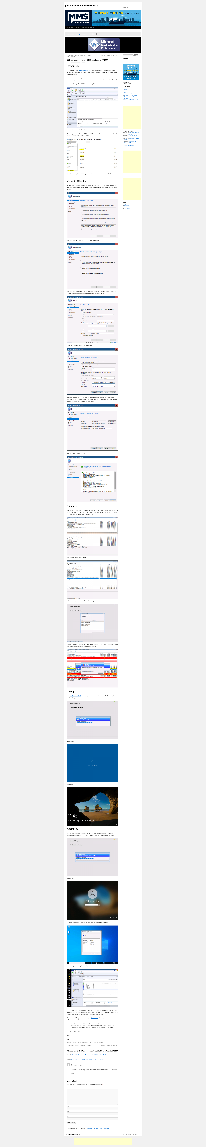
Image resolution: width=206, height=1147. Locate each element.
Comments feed (127, 207)
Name (68, 1106)
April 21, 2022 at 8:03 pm (76, 1065)
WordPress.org (127, 208)
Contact (77, 27)
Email (68, 1111)
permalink (101, 1042)
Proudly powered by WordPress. (131, 1134)
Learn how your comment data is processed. (98, 1128)
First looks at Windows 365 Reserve (131, 93)
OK (93, 34)
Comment (69, 1088)
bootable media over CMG (86, 1042)
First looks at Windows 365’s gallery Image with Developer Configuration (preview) (131, 97)
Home (68, 27)
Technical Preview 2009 (85, 70)
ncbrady (83, 62)
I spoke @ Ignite (85, 27)
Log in (125, 204)
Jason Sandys (94, 1018)
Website (68, 1116)
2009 (79, 1042)
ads (79, 34)
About (72, 27)
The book (92, 27)
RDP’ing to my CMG (75, 696)
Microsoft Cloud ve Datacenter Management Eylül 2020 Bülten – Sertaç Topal (88, 1054)
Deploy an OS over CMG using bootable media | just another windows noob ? (88, 1059)
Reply (72, 1073)
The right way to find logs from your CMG (108, 55)
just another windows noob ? (81, 5)
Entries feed (126, 205)
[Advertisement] (136, 117)
